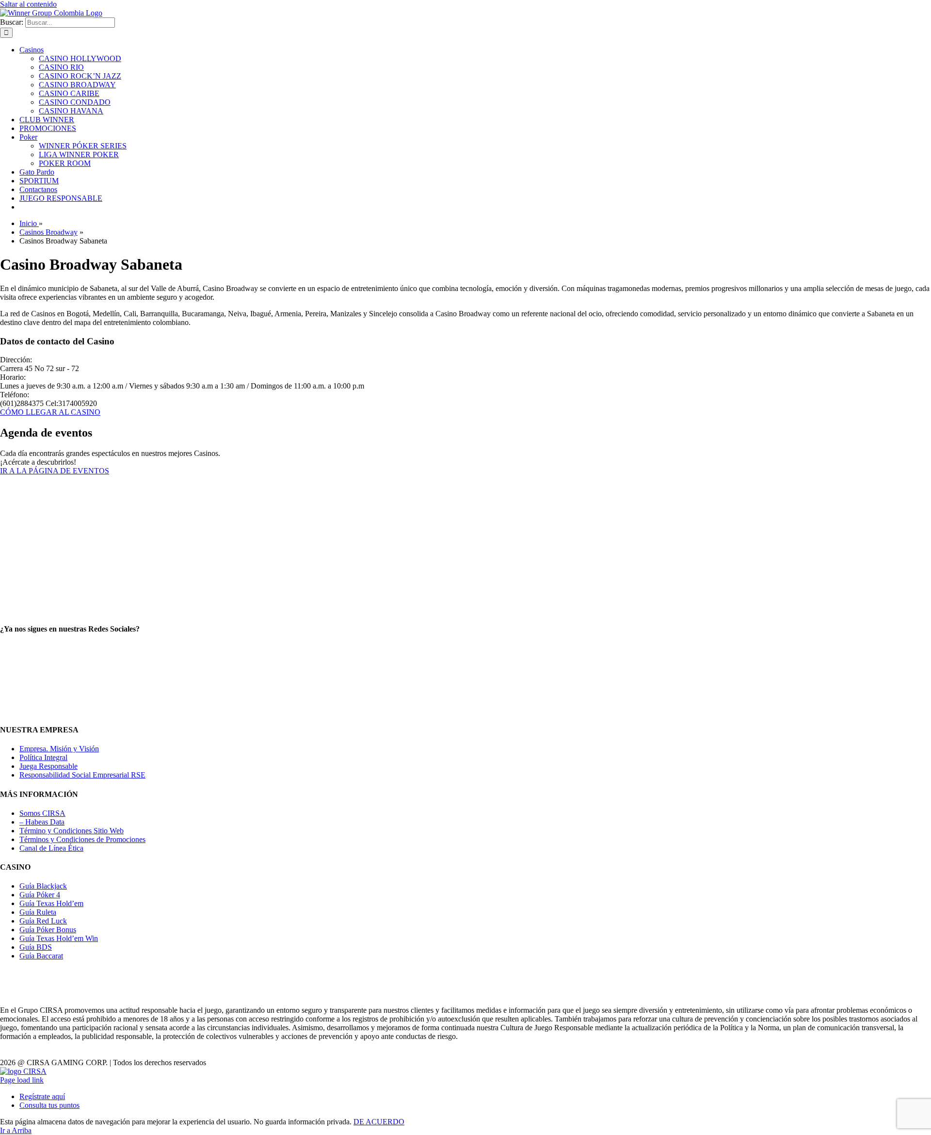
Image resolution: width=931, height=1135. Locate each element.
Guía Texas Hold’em (51, 903)
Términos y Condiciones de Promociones (82, 839)
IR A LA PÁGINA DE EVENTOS (54, 471)
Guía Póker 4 (39, 895)
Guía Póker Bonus (47, 929)
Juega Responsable (48, 766)
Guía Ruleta (37, 912)
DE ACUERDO (378, 1122)
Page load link (22, 1080)
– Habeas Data (41, 822)
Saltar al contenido (28, 4)
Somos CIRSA (42, 813)
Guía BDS (35, 947)
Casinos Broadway (48, 232)
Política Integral (43, 757)
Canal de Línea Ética (51, 848)
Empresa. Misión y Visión (59, 749)
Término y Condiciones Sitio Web (71, 831)
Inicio (29, 223)
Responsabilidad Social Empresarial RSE (82, 775)
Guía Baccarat (41, 956)
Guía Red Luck (43, 921)
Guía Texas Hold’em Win (58, 938)
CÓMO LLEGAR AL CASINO (50, 412)
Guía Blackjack (43, 886)
